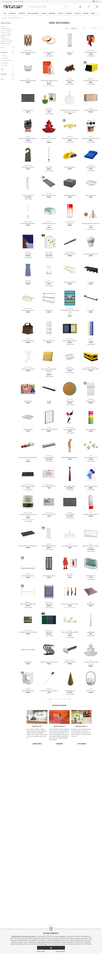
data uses (62, 936)
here (45, 944)
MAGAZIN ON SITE (37, 726)
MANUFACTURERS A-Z (82, 726)
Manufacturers (9, 1)
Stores (3, 1)
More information (60, 951)
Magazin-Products (59, 726)
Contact (16, 1)
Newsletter (21, 1)
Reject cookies (41, 951)
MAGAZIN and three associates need (22, 936)
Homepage (4, 17)
